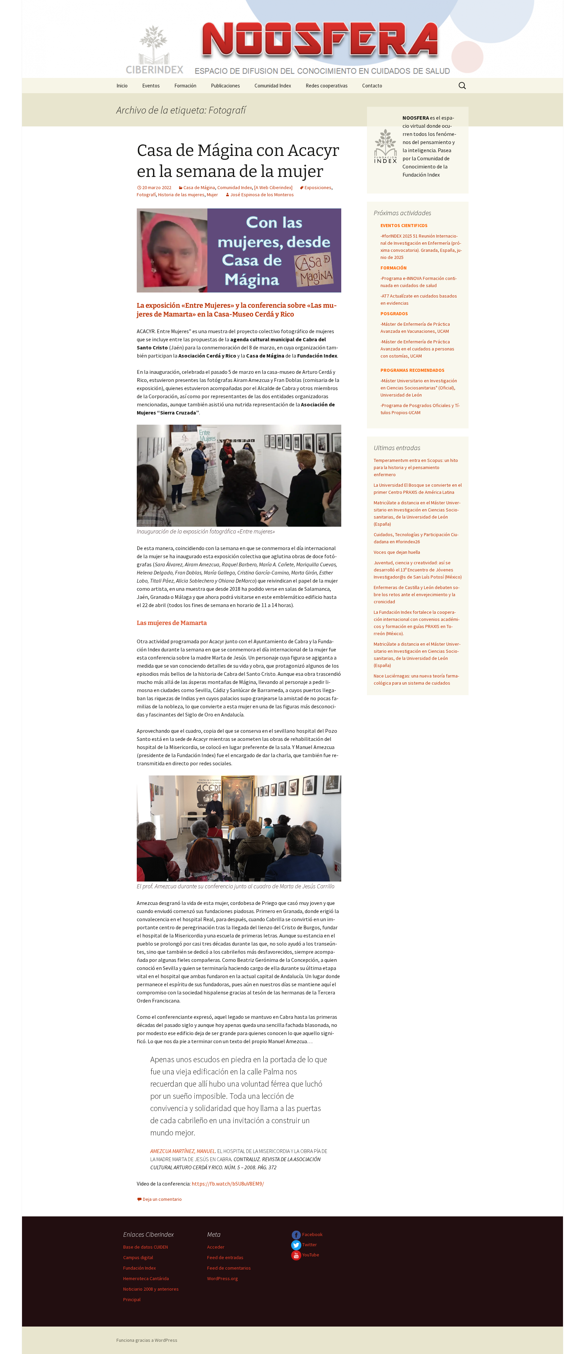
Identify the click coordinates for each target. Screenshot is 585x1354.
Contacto (372, 85)
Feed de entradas (225, 1257)
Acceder (215, 1247)
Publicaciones (225, 85)
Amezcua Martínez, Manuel (182, 1151)
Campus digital (138, 1257)
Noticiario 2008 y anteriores (151, 1289)
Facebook (312, 1234)
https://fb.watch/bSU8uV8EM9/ (228, 1183)
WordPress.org (222, 1278)
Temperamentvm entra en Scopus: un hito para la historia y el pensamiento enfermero (416, 467)
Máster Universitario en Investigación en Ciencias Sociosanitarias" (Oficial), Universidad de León (419, 388)
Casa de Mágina (199, 187)
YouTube (310, 1255)
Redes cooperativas (327, 85)
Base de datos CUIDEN (145, 1247)
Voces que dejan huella (397, 552)
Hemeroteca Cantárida (146, 1278)
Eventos (151, 85)
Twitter (309, 1244)
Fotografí (146, 194)
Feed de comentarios (229, 1268)
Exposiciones (318, 187)
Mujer (212, 194)
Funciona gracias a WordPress (146, 1340)
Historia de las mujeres (181, 194)
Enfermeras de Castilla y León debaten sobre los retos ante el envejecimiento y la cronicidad (416, 594)
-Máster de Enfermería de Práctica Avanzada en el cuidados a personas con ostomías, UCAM (417, 349)
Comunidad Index (273, 85)
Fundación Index (139, 1268)
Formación (185, 85)
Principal (131, 1299)
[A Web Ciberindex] (273, 187)
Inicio (122, 85)
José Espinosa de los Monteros (262, 194)
